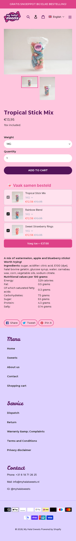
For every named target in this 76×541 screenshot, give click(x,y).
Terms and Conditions (22, 440)
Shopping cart (16, 385)
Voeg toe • (38, 243)
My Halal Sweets (32, 529)
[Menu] (70, 17)
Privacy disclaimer (19, 450)
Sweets (12, 357)
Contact (12, 376)
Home (11, 348)
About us (13, 367)
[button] (56, 17)
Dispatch (13, 412)
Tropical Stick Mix (35, 193)
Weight (9, 137)
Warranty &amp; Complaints (26, 431)
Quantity (10, 151)
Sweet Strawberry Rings (39, 226)
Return (11, 422)
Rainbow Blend (33, 209)
